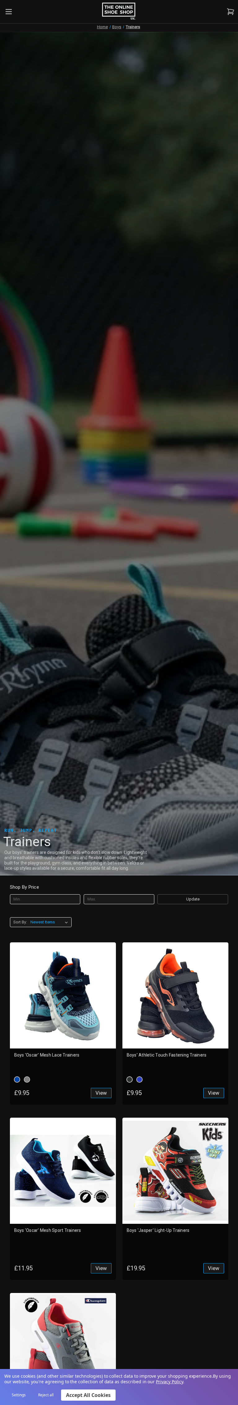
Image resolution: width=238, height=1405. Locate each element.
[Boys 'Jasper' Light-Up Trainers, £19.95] (175, 1171)
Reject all (46, 1395)
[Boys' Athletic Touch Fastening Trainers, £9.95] (175, 995)
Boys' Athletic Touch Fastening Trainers (167, 1055)
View (101, 1093)
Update (193, 899)
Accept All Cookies (88, 1395)
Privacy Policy (169, 1382)
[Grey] (27, 1079)
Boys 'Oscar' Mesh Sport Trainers (47, 1230)
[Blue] (17, 1079)
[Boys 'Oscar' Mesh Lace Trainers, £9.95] (63, 995)
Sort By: (20, 922)
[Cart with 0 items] (230, 12)
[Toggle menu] (8, 11)
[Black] (129, 1079)
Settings (19, 1395)
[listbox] (50, 922)
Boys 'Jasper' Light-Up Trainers (158, 1230)
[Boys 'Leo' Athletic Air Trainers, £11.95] (63, 1346)
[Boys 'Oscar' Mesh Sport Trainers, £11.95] (63, 1171)
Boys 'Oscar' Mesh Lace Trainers (47, 1055)
